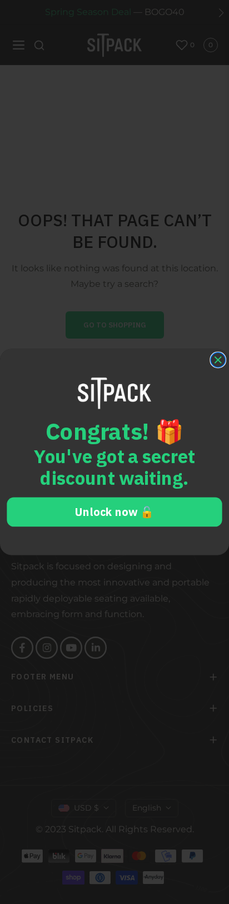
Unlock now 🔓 (114, 512)
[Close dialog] (218, 359)
